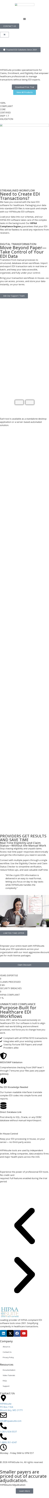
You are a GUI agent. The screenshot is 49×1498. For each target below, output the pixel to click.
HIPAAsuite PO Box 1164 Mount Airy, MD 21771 (11, 1407)
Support (6, 1386)
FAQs (5, 1381)
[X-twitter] (10, 1333)
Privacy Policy (8, 1357)
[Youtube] (23, 1333)
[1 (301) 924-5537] (3, 1426)
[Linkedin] (3, 1333)
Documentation (9, 1370)
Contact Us (7, 1352)
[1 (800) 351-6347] (3, 1436)
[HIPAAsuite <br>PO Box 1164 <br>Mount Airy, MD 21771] (3, 1398)
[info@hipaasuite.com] (3, 1415)
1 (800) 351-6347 (8, 1442)
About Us (6, 1346)
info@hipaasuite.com (10, 1420)
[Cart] (4, 34)
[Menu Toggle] (24, 19)
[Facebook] (17, 1333)
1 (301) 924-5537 (8, 1431)
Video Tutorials (9, 1375)
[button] (24, 1226)
